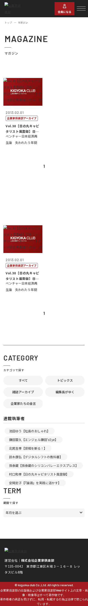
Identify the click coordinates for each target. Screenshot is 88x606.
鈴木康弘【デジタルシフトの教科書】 (36, 457)
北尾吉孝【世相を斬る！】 (28, 448)
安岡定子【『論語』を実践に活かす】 (35, 483)
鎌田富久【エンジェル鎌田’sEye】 (33, 439)
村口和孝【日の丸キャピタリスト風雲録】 (39, 474)
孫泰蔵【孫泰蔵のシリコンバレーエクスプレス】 (44, 465)
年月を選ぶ (13, 512)
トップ (8, 22)
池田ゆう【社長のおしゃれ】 (29, 431)
